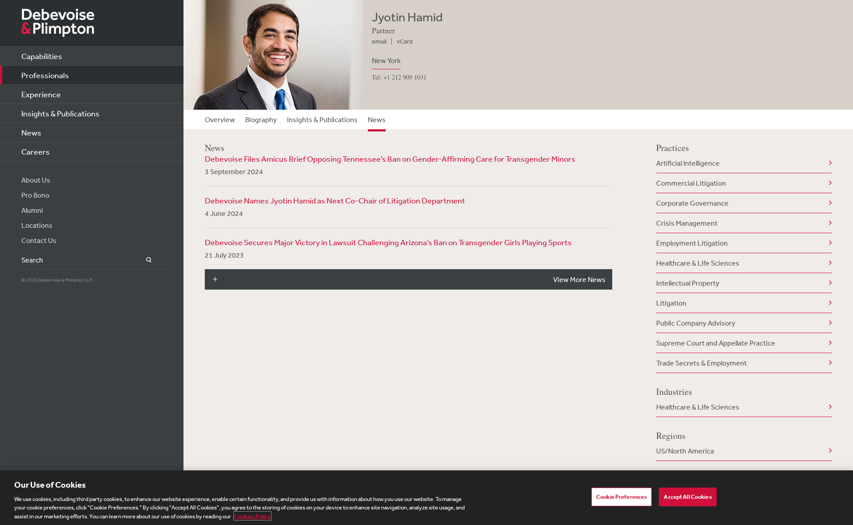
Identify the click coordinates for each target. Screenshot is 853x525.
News (31, 132)
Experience (41, 94)
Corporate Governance (692, 203)
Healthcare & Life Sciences (697, 263)
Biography (261, 119)
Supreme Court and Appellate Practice (715, 342)
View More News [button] (579, 279)
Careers (35, 151)
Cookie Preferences (621, 497)
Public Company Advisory (695, 322)
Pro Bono (35, 195)
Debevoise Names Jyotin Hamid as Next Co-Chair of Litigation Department (335, 200)
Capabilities (41, 56)
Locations (36, 225)
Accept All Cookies (687, 497)
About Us (35, 179)
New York (386, 60)
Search (143, 260)
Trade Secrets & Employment (701, 362)
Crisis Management (686, 223)
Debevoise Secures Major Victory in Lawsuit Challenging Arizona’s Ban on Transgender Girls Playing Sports (388, 242)
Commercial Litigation (691, 183)
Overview (220, 119)
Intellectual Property (687, 282)
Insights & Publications (60, 113)
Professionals (45, 75)
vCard (405, 41)
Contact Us (38, 240)
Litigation (671, 302)
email (379, 41)
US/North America (685, 450)
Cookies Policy (252, 516)
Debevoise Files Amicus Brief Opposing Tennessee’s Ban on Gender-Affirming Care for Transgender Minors (390, 158)
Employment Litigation (692, 243)
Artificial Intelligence (688, 163)
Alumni (32, 210)
